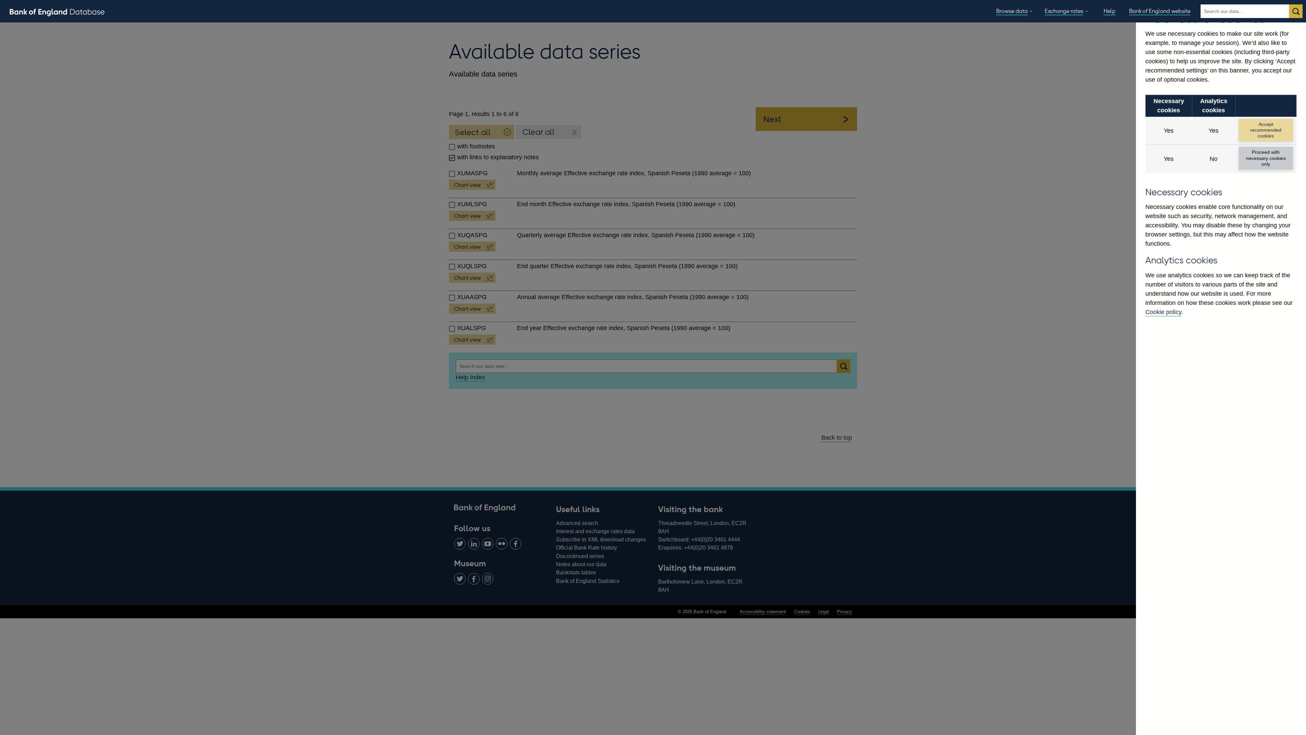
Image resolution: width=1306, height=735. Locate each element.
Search (1296, 11)
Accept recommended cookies (1266, 130)
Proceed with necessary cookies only (1266, 158)
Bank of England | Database (57, 11)
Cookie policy (1163, 312)
